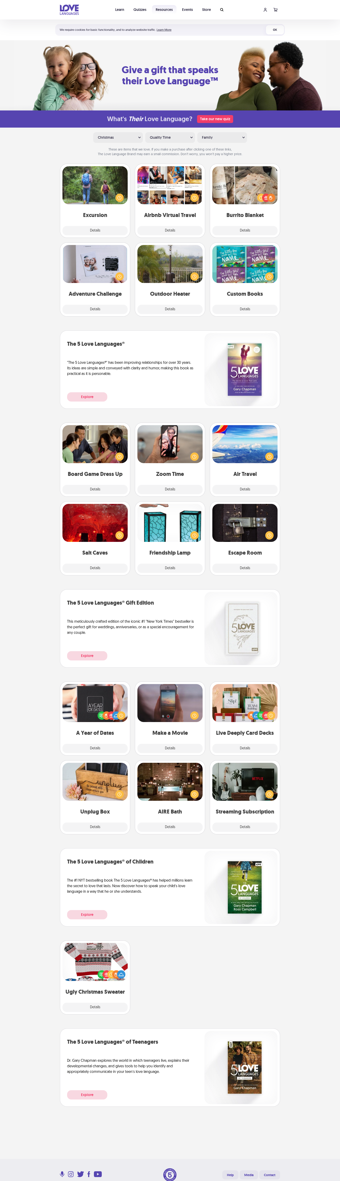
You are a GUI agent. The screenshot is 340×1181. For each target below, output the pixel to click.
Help (230, 1175)
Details (95, 230)
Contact (269, 1175)
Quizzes (139, 9)
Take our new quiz (215, 118)
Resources (164, 9)
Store (206, 9)
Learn (119, 9)
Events (187, 9)
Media (248, 1175)
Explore (87, 396)
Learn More (164, 30)
